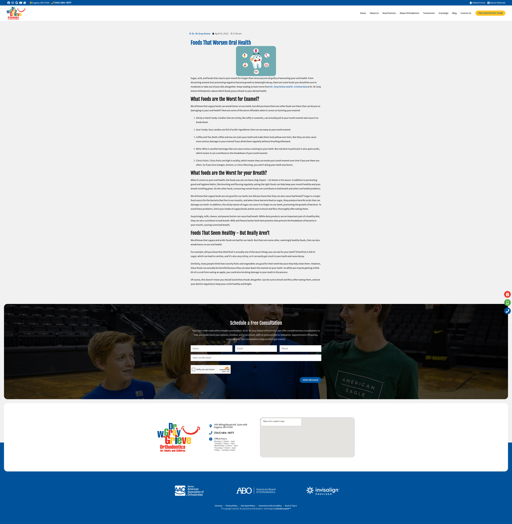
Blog (454, 13)
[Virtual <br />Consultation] (507, 302)
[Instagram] (12, 2)
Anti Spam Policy (248, 506)
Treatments (429, 13)
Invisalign (443, 13)
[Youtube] (20, 2)
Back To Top (290, 506)
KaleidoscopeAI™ (283, 509)
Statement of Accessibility (270, 506)
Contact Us (466, 13)
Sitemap (218, 506)
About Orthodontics (409, 13)
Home (363, 13)
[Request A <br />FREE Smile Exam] (507, 294)
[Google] (16, 2)
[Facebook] (8, 2)
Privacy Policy (231, 506)
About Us (374, 13)
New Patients (389, 13)
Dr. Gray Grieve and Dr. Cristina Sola (288, 86)
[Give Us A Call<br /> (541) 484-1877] (507, 311)
